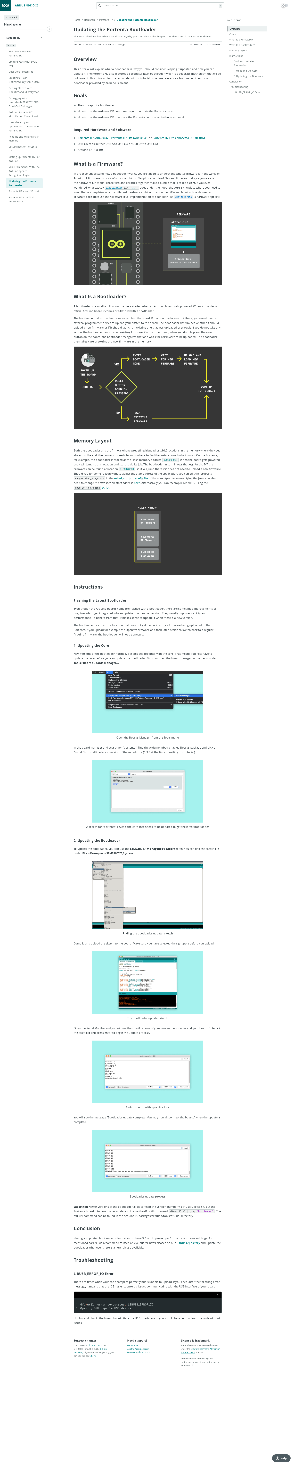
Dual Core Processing (21, 71)
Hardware (91, 19)
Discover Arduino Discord (139, 1352)
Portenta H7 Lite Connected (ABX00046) (179, 138)
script (105, 487)
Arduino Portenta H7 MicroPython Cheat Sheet (23, 114)
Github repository (188, 1243)
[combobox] (160, 5)
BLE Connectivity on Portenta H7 (20, 53)
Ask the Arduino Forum (138, 1349)
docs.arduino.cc (96, 1345)
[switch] (285, 5)
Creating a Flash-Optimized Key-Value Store (24, 79)
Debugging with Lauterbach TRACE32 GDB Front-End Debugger (23, 102)
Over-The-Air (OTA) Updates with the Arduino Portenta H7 (24, 126)
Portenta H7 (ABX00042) (94, 138)
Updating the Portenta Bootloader (22, 183)
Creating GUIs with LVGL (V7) (23, 63)
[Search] (99, 5)
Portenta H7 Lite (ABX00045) (129, 138)
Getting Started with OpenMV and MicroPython (24, 90)
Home (78, 19)
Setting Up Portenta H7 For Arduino (24, 159)
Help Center (133, 1345)
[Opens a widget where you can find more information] (281, 1458)
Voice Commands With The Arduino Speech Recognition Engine (24, 171)
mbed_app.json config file (131, 478)
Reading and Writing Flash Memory (24, 138)
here (137, 483)
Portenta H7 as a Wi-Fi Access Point (21, 199)
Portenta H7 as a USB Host (24, 191)
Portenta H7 (107, 19)
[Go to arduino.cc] (5, 5)
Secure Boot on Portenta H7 (23, 148)
